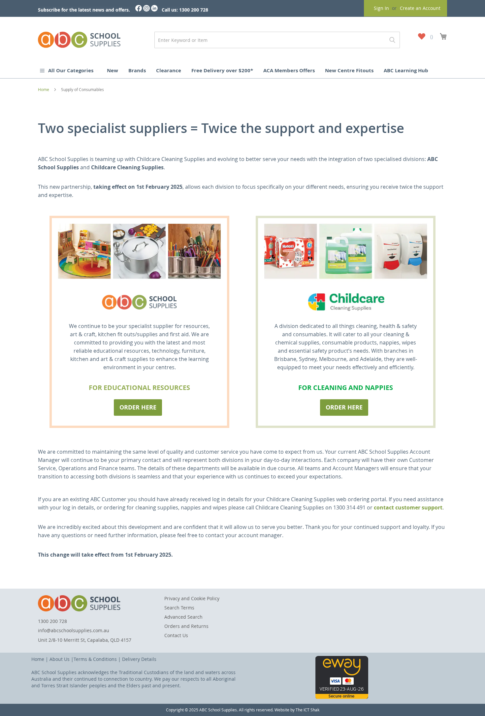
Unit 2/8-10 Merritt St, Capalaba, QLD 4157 (84, 640)
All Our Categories (71, 70)
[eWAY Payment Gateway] (341, 697)
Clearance (168, 70)
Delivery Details (139, 659)
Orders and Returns (186, 626)
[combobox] (277, 40)
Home (44, 89)
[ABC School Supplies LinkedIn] (154, 10)
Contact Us (176, 635)
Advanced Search (183, 617)
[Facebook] (138, 10)
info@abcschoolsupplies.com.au (73, 630)
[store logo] (79, 38)
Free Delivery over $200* (222, 70)
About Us (59, 659)
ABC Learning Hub (406, 70)
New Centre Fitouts (349, 70)
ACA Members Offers (289, 70)
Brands (137, 70)
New (112, 70)
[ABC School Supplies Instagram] (146, 10)
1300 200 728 (52, 621)
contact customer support (408, 507)
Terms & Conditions (95, 659)
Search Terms (179, 607)
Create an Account (420, 8)
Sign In (381, 8)
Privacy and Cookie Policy (191, 598)
